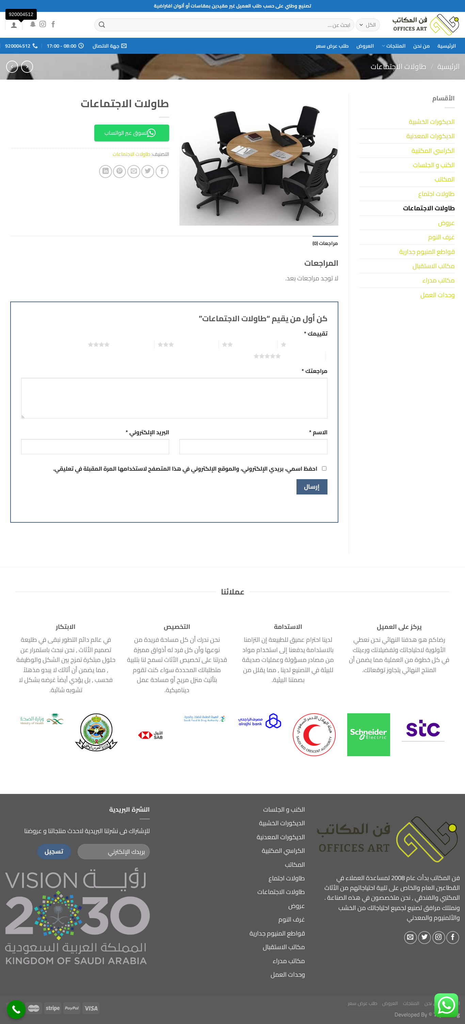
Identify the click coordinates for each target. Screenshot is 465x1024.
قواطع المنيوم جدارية (427, 252)
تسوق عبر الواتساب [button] (126, 133)
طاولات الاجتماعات (399, 66)
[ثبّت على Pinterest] (119, 171)
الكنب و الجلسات (434, 165)
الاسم (318, 432)
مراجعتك (314, 371)
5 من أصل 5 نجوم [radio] (303, 356)
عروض (446, 223)
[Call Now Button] (16, 1009)
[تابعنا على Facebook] (53, 24)
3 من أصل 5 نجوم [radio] (196, 344)
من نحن (421, 45)
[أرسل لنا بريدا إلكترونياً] (410, 937)
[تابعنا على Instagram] (42, 24)
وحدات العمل (437, 295)
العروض (365, 45)
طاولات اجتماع (436, 194)
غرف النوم (441, 237)
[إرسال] (102, 24)
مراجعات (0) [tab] (325, 243)
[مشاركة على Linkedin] (105, 171)
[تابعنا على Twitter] (424, 937)
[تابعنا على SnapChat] (32, 24)
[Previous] (433, 722)
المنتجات (396, 45)
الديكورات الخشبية (432, 122)
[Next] (27, 722)
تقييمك (315, 333)
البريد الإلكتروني (147, 432)
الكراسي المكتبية (433, 151)
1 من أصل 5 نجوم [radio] (308, 344)
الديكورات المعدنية (430, 136)
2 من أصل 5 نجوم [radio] (255, 344)
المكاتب (445, 179)
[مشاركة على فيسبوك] (162, 171)
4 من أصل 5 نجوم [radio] (132, 344)
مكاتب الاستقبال (434, 266)
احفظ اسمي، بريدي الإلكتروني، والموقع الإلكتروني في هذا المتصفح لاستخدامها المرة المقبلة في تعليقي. (185, 468)
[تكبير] (328, 216)
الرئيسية (446, 45)
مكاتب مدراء (438, 280)
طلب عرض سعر (332, 45)
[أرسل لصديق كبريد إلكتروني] (133, 171)
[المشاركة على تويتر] (147, 171)
